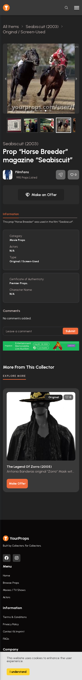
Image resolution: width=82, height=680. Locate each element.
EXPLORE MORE (14, 376)
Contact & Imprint (13, 631)
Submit (70, 331)
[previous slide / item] (5, 78)
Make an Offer (44, 194)
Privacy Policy (11, 624)
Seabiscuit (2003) (20, 143)
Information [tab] (11, 214)
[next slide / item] (76, 78)
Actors (6, 597)
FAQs (6, 638)
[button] (32, 111)
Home (6, 575)
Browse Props (11, 582)
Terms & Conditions (15, 617)
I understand (18, 672)
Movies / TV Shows (14, 590)
